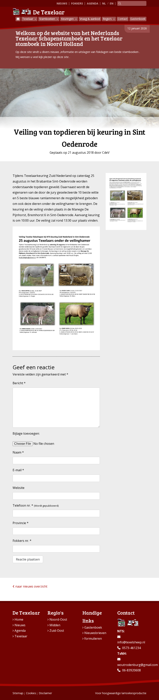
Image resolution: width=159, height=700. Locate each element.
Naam (18, 452)
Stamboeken (47, 19)
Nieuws (62, 3)
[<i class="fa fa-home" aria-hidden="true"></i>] (18, 19)
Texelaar (28, 19)
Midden (54, 625)
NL (104, 3)
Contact (123, 19)
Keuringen (67, 19)
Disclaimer (45, 693)
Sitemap (18, 693)
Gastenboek (137, 19)
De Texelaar (49, 12)
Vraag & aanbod (90, 19)
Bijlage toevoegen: (26, 433)
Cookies (31, 693)
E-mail (18, 470)
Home (19, 619)
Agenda (92, 3)
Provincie (21, 523)
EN (111, 3)
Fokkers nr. (22, 541)
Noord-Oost (58, 619)
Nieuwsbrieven (95, 633)
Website (18, 488)
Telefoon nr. (23, 505)
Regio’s (107, 19)
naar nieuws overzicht (31, 586)
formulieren (93, 638)
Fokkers (77, 3)
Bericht (19, 383)
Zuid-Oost (56, 630)
